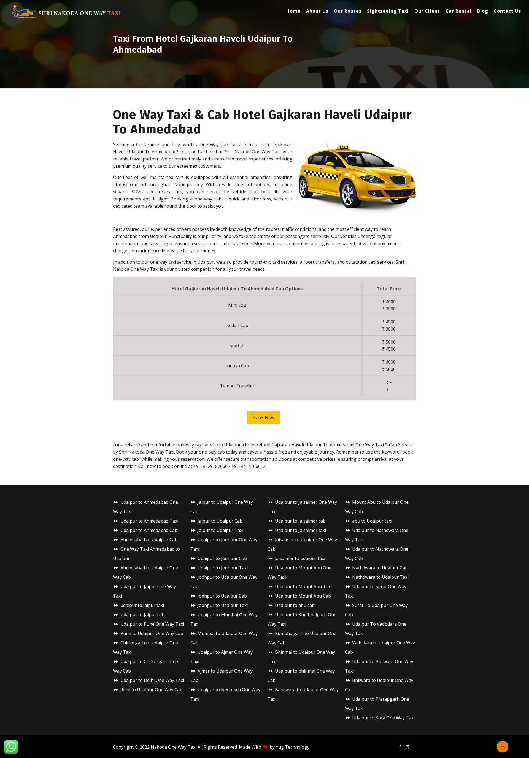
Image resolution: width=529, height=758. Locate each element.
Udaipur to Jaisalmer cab (300, 521)
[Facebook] (400, 747)
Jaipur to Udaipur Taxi (220, 530)
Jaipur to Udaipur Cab (220, 521)
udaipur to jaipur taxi (142, 605)
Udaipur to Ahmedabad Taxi (149, 521)
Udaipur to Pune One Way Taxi (152, 624)
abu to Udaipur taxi (372, 521)
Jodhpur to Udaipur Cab (222, 596)
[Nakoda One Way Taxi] (66, 11)
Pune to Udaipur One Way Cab (151, 633)
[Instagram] (408, 747)
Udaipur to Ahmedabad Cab (148, 530)
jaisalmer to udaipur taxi (300, 558)
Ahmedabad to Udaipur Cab (148, 540)
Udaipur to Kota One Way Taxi (383, 718)
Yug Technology (292, 747)
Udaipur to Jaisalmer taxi (300, 530)
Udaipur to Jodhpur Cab (222, 558)
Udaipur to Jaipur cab (142, 615)
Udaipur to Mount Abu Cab (303, 596)
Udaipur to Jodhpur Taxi (223, 568)
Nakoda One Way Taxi (173, 747)
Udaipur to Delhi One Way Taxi (152, 680)
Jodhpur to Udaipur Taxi (223, 605)
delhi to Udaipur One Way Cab (151, 690)
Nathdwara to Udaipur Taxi (380, 577)
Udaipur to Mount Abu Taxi (303, 586)
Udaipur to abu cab (295, 605)
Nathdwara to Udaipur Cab (380, 568)
